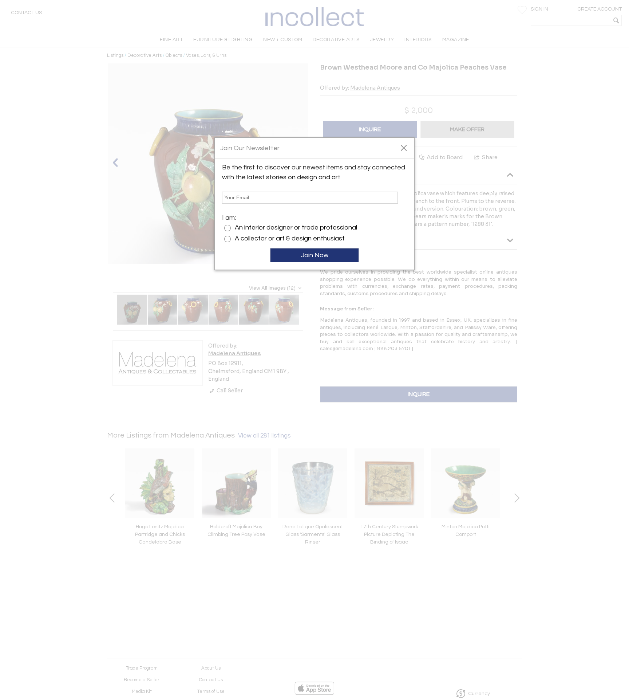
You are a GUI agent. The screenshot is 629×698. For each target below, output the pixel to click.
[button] (403, 147)
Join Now (314, 255)
